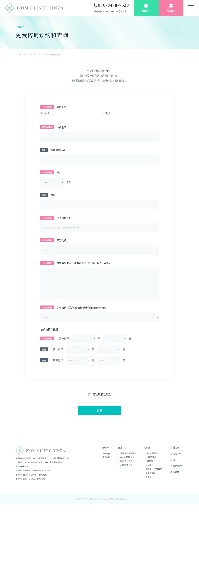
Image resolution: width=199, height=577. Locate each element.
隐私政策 (98, 394)
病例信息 (174, 447)
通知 (172, 459)
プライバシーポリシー (95, 556)
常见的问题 (175, 453)
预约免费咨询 (176, 466)
